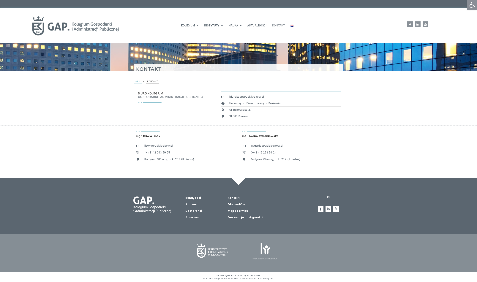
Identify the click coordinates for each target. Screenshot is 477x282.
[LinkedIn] (418, 24)
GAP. (138, 81)
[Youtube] (425, 24)
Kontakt (278, 25)
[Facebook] (410, 24)
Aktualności (256, 25)
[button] (472, 5)
